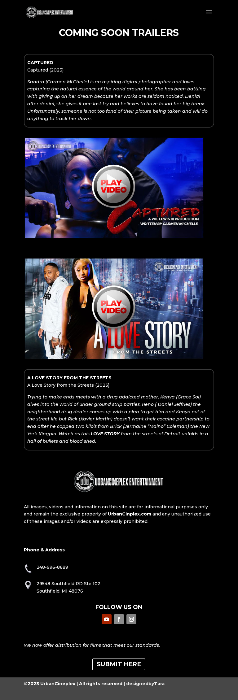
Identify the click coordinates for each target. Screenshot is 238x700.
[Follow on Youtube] (107, 619)
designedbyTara (145, 683)
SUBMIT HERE (119, 664)
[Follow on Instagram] (131, 619)
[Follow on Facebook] (119, 619)
